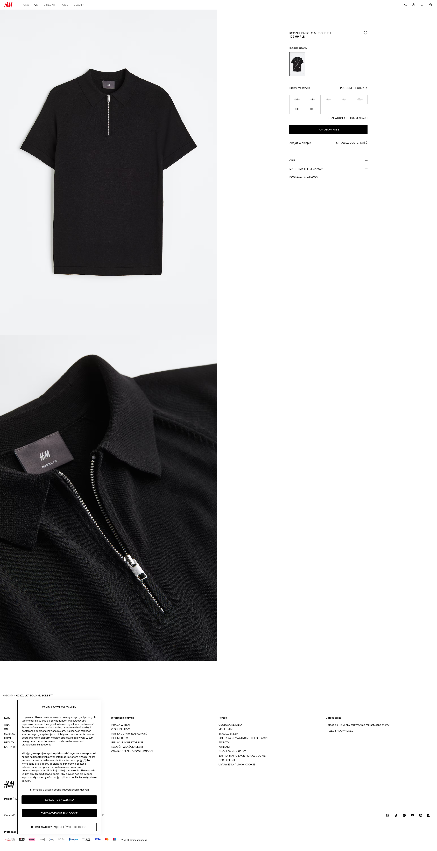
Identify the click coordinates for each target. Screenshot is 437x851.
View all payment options (134, 840)
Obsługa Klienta (230, 724)
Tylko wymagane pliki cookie (59, 813)
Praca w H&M (120, 724)
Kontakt (224, 746)
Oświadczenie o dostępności (132, 751)
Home (64, 4)
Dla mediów (119, 738)
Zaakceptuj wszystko (59, 799)
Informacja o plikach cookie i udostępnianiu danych (59, 789)
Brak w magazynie (300, 87)
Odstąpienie (227, 760)
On (36, 4)
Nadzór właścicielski (127, 746)
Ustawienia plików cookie (236, 764)
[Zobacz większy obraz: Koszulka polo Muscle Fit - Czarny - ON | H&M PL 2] (108, 498)
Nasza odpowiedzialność (129, 733)
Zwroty (223, 742)
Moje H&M (225, 729)
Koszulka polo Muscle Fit (34, 695)
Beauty (79, 4)
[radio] (297, 64)
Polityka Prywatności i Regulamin (242, 738)
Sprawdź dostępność (352, 142)
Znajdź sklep (228, 733)
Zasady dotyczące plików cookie (242, 755)
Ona (26, 4)
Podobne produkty (354, 87)
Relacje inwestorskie (127, 742)
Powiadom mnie (328, 129)
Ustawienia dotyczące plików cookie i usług (59, 827)
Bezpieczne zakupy (232, 751)
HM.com (8, 695)
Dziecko (49, 4)
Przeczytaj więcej (339, 730)
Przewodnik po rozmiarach (348, 117)
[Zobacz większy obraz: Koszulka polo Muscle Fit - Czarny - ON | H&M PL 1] (108, 172)
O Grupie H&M (120, 729)
